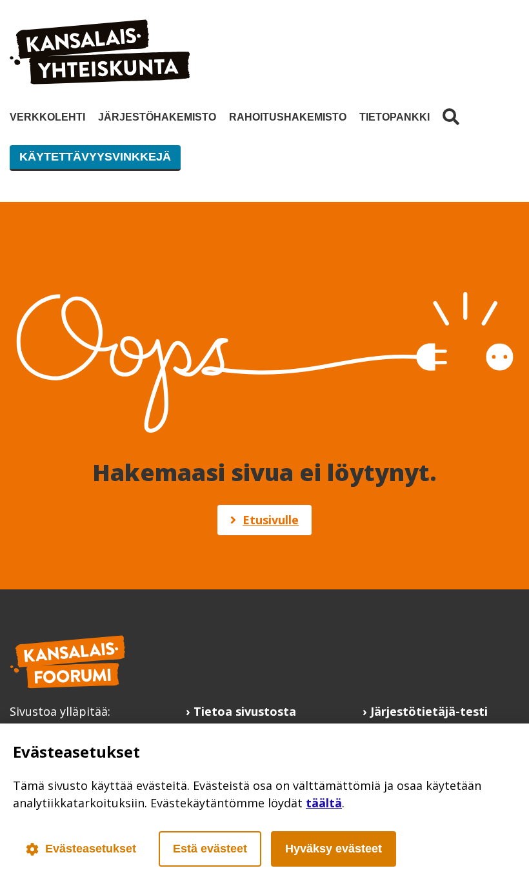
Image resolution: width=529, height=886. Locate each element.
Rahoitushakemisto (287, 117)
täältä (324, 803)
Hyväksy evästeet (333, 848)
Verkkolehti (47, 117)
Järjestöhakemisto (157, 117)
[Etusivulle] (100, 80)
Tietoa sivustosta (245, 711)
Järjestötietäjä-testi (429, 711)
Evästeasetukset (90, 848)
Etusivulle (271, 519)
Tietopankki (394, 117)
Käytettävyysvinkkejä (95, 156)
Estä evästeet (210, 848)
